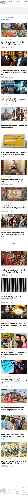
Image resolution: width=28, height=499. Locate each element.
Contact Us (17, 491)
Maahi (2, 46)
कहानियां (18, 1)
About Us (17, 489)
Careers (18, 493)
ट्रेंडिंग (10, 1)
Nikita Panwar (4, 274)
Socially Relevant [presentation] (6, 39)
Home (2, 17)
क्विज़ (26, 1)
